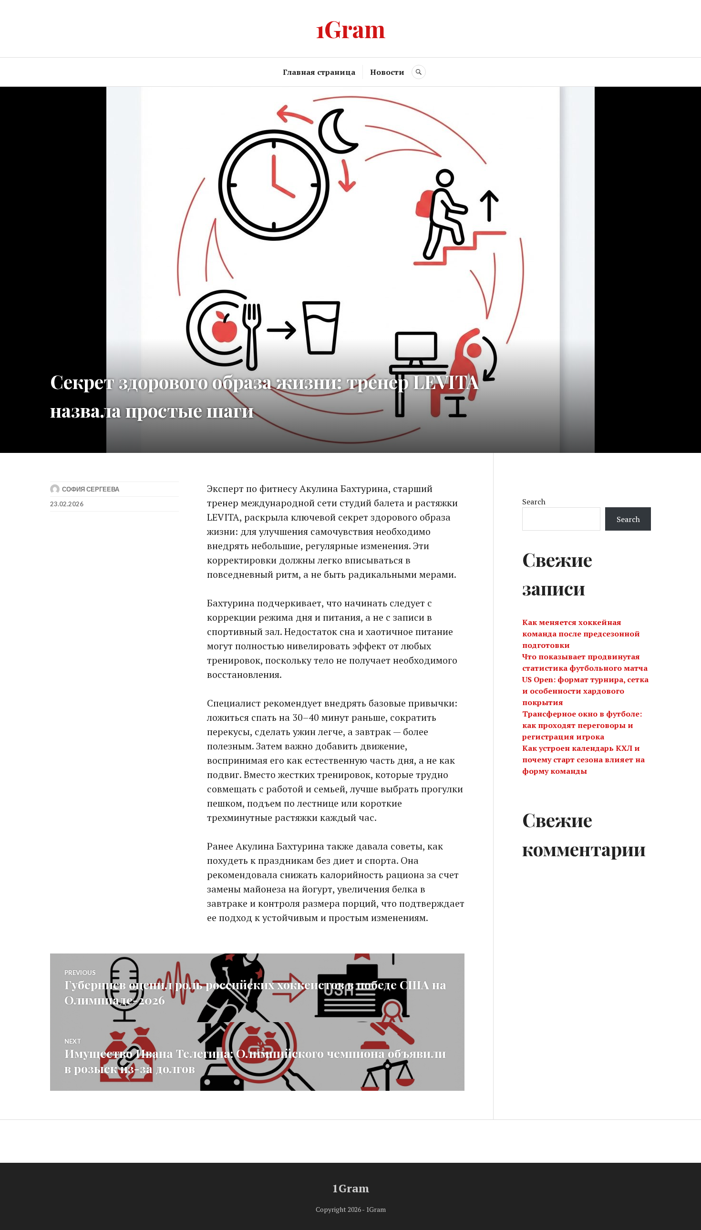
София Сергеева (90, 489)
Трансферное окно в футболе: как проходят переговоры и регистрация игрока (582, 725)
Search (534, 501)
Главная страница (319, 72)
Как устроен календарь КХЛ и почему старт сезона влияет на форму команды (583, 759)
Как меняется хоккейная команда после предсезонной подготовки (581, 633)
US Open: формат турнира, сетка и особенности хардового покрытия (585, 690)
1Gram (351, 28)
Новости (387, 72)
